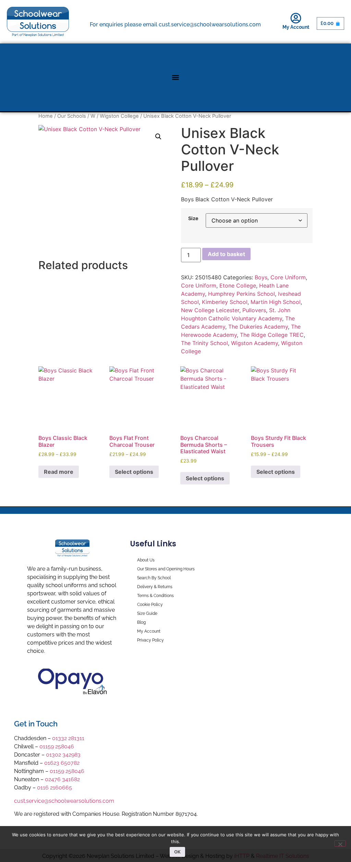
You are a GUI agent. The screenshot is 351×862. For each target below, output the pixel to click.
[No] (340, 843)
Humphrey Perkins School (241, 293)
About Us (146, 560)
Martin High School (276, 302)
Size (193, 218)
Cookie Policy (150, 604)
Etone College (237, 285)
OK (177, 851)
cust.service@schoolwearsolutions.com (64, 801)
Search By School (154, 577)
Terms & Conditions (155, 595)
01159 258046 (56, 746)
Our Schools (71, 116)
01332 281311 (68, 738)
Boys (261, 277)
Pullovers (254, 310)
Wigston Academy (254, 343)
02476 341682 (62, 779)
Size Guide (147, 613)
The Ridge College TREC (272, 334)
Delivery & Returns (154, 586)
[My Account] (295, 18)
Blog (141, 622)
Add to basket (226, 254)
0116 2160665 (54, 787)
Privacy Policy (150, 640)
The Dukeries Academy (258, 326)
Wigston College (119, 116)
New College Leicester (210, 310)
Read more (58, 471)
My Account (295, 27)
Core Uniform (288, 277)
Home (45, 116)
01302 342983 (63, 754)
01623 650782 (62, 763)
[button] (175, 77)
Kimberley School (224, 302)
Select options (134, 471)
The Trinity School (204, 343)
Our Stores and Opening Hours (166, 569)
